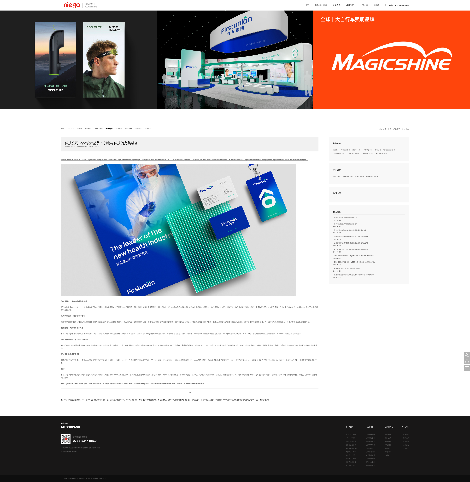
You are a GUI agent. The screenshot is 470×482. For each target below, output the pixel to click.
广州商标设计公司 (339, 153)
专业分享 (88, 128)
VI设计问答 (336, 176)
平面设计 (336, 150)
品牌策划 (147, 128)
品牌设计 (118, 128)
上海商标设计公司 (353, 153)
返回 (189, 392)
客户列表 (406, 441)
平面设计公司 (345, 150)
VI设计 (79, 128)
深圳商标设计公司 (381, 153)
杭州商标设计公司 (389, 150)
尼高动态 (70, 128)
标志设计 (138, 128)
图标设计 (378, 150)
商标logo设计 (368, 150)
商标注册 (128, 128)
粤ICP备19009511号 (99, 478)
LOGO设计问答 (348, 176)
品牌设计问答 (359, 176)
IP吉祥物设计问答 (372, 176)
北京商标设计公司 (367, 153)
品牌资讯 (396, 129)
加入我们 (406, 448)
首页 (389, 129)
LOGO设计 (98, 128)
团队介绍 (406, 438)
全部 (63, 128)
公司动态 (388, 441)
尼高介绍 (406, 434)
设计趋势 (109, 128)
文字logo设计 (356, 150)
